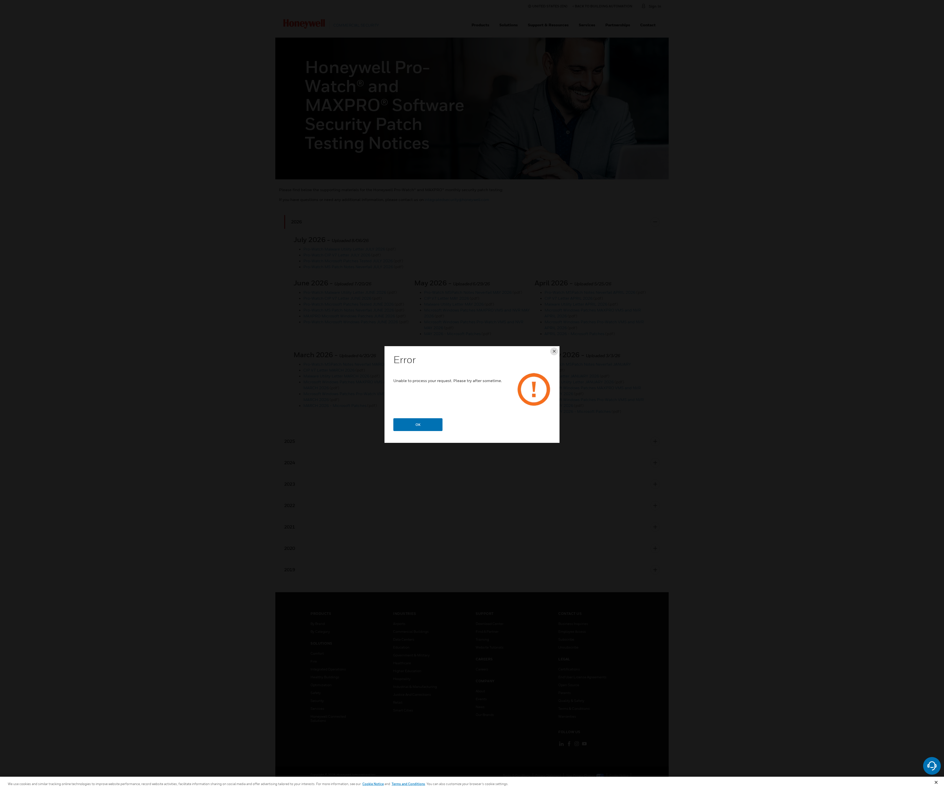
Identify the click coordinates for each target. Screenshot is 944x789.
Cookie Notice (373, 784)
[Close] (936, 782)
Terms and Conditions (408, 784)
